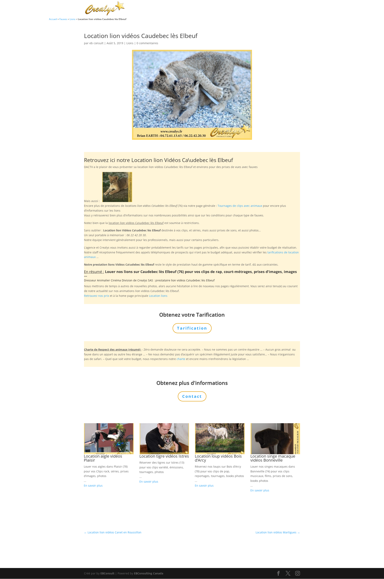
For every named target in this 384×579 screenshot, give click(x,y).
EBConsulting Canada (148, 573)
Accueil (53, 19)
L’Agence (246, 9)
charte (181, 359)
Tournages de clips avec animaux (240, 206)
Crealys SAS (145, 280)
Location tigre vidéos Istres (164, 456)
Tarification (266, 9)
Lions (72, 19)
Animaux (196, 9)
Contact (286, 9)
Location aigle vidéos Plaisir (103, 458)
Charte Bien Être (172, 9)
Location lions (158, 296)
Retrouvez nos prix (96, 296)
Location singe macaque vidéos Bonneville (272, 458)
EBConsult (107, 573)
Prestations (221, 9)
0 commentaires (147, 43)
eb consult (96, 43)
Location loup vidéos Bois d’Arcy (218, 458)
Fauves (63, 19)
